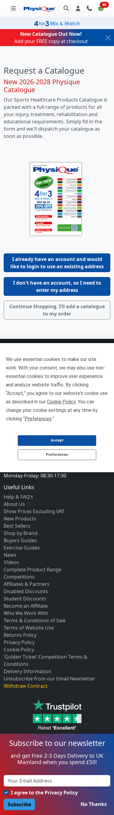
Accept (57, 440)
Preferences (57, 455)
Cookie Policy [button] (61, 402)
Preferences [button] (38, 419)
